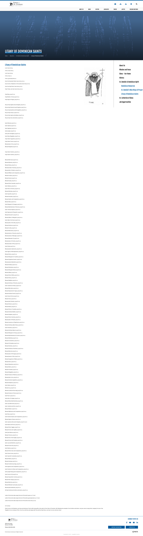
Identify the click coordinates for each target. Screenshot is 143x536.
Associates (106, 9)
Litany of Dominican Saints (129, 94)
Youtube (130, 522)
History (121, 78)
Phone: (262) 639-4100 (10, 527)
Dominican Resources (128, 86)
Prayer (115, 9)
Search (136, 4)
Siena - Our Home (125, 74)
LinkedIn (137, 522)
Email (133, 522)
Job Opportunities (125, 102)
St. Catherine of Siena (126, 98)
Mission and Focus (125, 70)
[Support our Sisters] (115, 4)
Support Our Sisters (116, 527)
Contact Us (132, 527)
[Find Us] (125, 4)
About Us (81, 9)
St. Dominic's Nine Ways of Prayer (132, 90)
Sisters (97, 9)
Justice (123, 9)
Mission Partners (134, 9)
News (89, 9)
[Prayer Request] (120, 4)
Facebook (127, 522)
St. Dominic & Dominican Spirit (129, 82)
